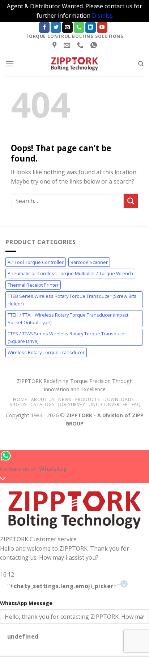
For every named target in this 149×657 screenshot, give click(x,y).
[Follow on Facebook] (44, 27)
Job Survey (71, 404)
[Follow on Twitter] (56, 27)
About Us (43, 399)
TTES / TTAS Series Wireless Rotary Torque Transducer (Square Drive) (67, 337)
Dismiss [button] (102, 15)
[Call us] (79, 27)
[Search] (141, 64)
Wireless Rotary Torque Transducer (46, 352)
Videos (18, 404)
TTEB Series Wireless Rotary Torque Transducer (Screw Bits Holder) (72, 300)
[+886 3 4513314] (81, 45)
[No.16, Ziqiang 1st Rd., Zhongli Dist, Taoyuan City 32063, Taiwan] (55, 45)
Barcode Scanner (89, 262)
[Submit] (131, 201)
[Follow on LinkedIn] (90, 27)
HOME (20, 399)
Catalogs (42, 404)
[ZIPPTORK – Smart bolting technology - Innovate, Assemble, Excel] (74, 63)
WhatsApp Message (26, 603)
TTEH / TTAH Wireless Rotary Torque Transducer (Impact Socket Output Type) (68, 318)
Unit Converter (108, 404)
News (64, 399)
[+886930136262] (94, 45)
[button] (9, 63)
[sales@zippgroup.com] (68, 45)
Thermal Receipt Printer (33, 285)
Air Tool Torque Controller (36, 262)
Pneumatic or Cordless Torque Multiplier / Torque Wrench (70, 273)
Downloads (118, 399)
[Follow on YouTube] (102, 27)
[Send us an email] (67, 27)
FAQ (136, 404)
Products (87, 399)
